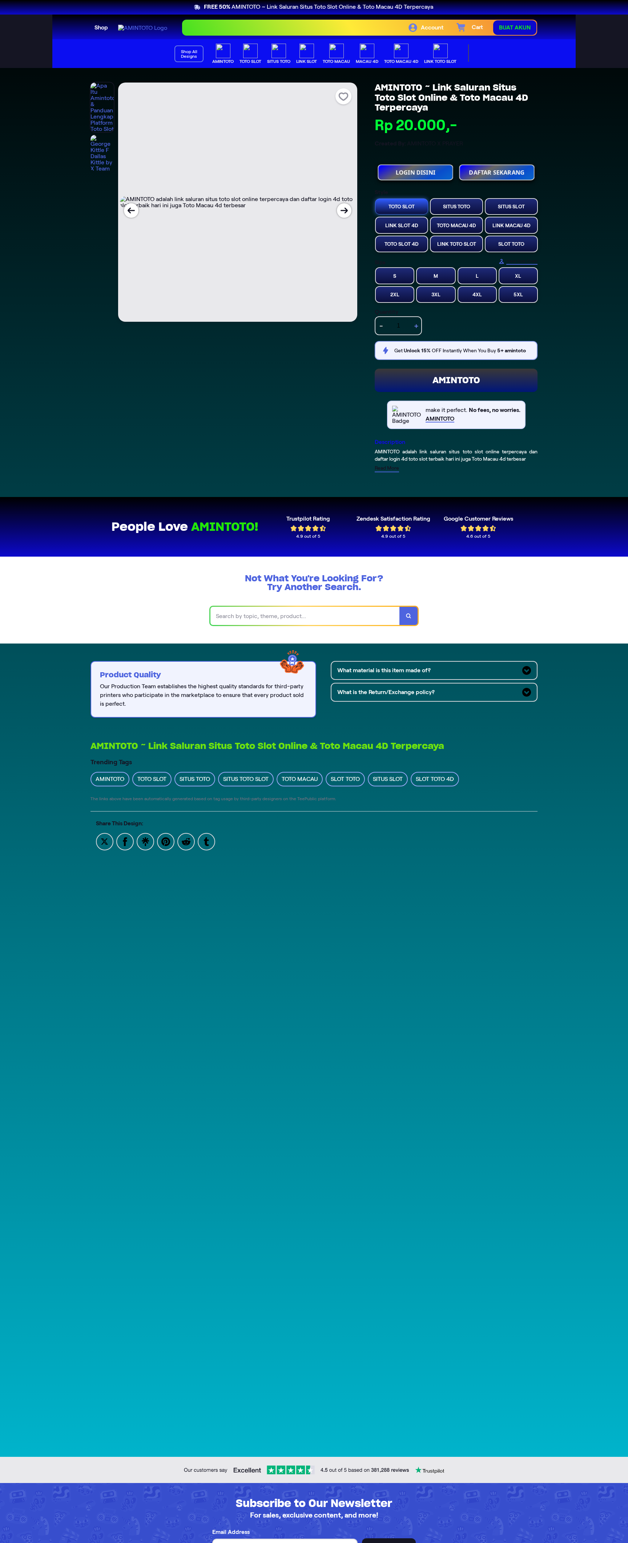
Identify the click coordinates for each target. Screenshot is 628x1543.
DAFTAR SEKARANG (497, 169)
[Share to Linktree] (145, 841)
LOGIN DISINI (415, 169)
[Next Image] (344, 210)
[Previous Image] (131, 210)
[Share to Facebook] (125, 841)
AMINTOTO (456, 380)
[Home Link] (142, 28)
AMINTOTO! (224, 526)
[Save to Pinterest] (165, 841)
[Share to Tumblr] (206, 841)
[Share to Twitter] (104, 841)
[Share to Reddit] (186, 841)
